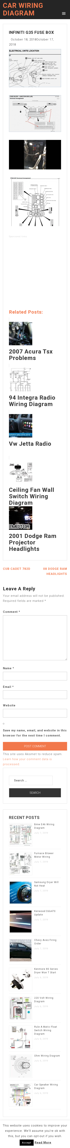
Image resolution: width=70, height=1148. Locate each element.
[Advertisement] (35, 274)
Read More (43, 1142)
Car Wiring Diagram (23, 9)
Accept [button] (26, 1142)
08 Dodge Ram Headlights (55, 571)
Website (9, 705)
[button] (63, 13)
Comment (11, 612)
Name (8, 668)
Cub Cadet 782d (16, 569)
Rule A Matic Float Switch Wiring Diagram (45, 1030)
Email (8, 687)
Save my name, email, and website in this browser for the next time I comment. (35, 733)
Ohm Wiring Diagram (47, 1055)
